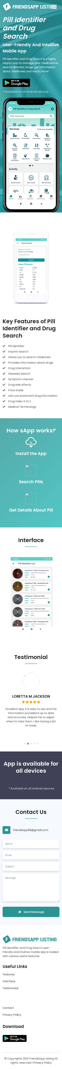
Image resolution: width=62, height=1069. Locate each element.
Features (9, 974)
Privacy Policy (12, 1015)
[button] (24, 743)
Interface (9, 981)
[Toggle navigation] (54, 7)
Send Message (34, 912)
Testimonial (10, 988)
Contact (8, 1008)
